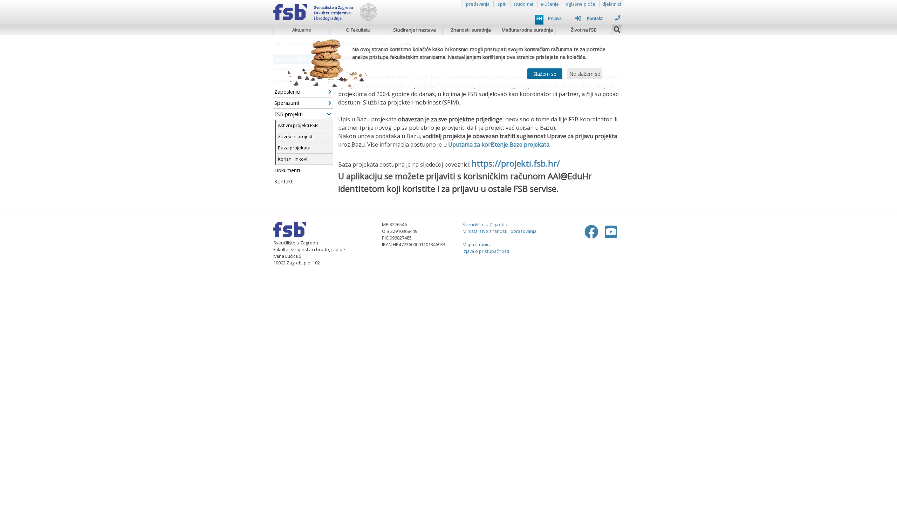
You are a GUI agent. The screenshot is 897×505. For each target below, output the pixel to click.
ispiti (501, 4)
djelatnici (611, 4)
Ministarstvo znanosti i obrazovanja (499, 231)
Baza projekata (294, 147)
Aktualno (301, 30)
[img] (617, 29)
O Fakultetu (358, 30)
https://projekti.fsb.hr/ (515, 163)
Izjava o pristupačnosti (486, 251)
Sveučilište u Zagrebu (485, 224)
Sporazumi (286, 103)
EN (539, 18)
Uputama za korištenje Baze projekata (498, 144)
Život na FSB (584, 30)
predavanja (477, 4)
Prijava (555, 18)
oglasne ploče (580, 4)
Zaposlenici (287, 91)
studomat (523, 4)
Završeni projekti (296, 136)
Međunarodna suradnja (527, 30)
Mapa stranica (477, 244)
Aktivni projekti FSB (298, 125)
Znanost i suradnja (471, 30)
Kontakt (595, 18)
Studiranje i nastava (414, 30)
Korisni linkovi (292, 159)
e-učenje (549, 4)
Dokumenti (287, 170)
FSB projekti (288, 114)
